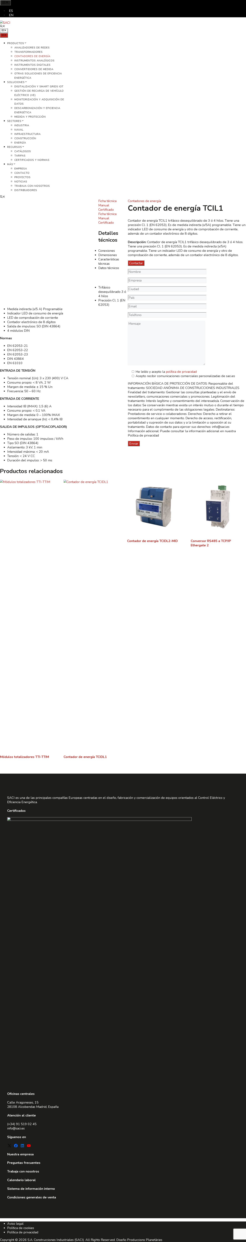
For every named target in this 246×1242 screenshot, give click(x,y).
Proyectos (22, 177)
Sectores (14, 121)
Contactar (136, 263)
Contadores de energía (32, 56)
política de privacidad (181, 372)
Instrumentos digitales (32, 65)
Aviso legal (15, 1223)
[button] (2, 26)
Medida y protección (30, 116)
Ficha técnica (107, 201)
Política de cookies (20, 1228)
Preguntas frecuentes (23, 1163)
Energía (20, 142)
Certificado (106, 209)
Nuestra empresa (20, 1154)
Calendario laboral (21, 1180)
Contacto (22, 173)
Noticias (20, 181)
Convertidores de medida (33, 69)
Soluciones (16, 82)
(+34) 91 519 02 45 (22, 1124)
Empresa (20, 168)
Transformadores (28, 52)
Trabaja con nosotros (32, 186)
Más (10, 164)
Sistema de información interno (31, 1189)
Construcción (25, 138)
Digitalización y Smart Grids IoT (39, 86)
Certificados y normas (32, 160)
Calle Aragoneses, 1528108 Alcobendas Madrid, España (33, 1104)
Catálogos (22, 151)
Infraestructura (27, 134)
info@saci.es (16, 1128)
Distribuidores (25, 190)
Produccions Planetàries (144, 1240)
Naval (18, 129)
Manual (103, 205)
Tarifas (20, 155)
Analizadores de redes (32, 47)
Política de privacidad (22, 1232)
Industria (21, 125)
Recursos (14, 147)
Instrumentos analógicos (34, 60)
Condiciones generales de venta (31, 1197)
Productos (15, 43)
